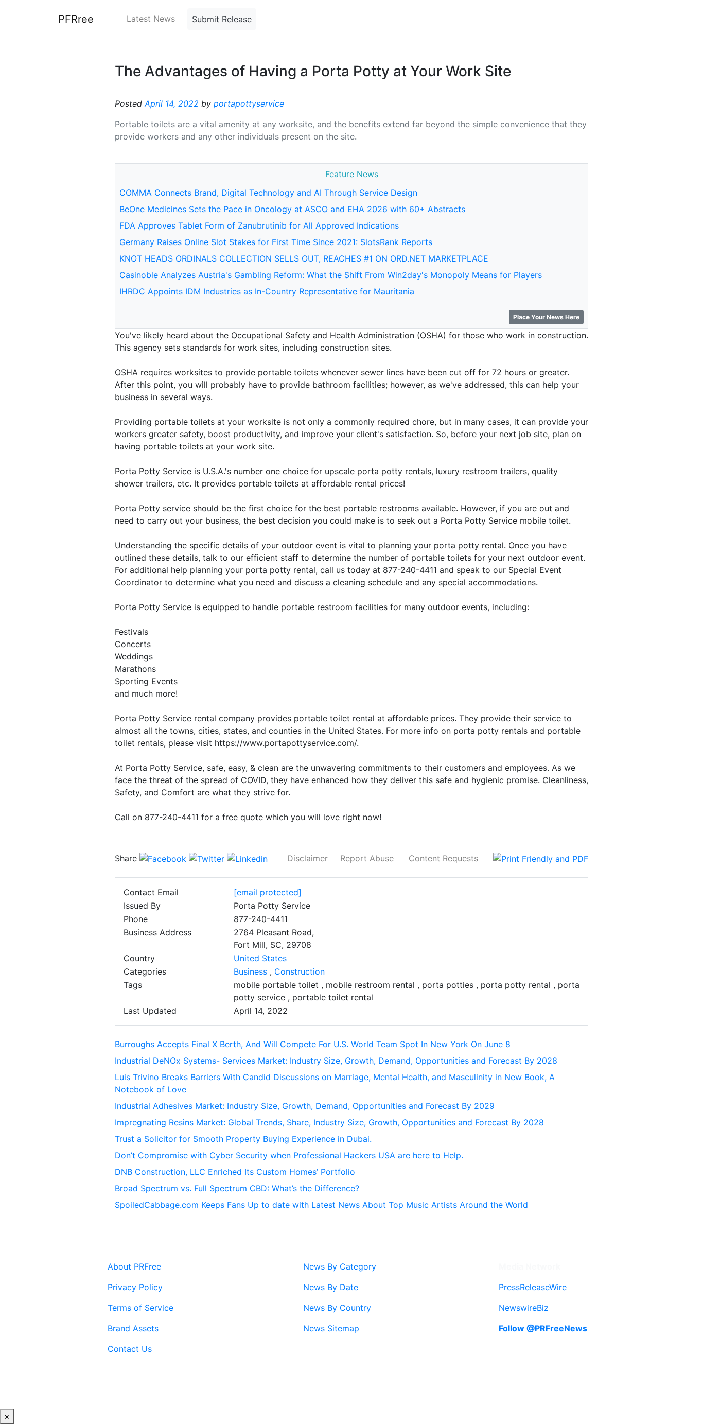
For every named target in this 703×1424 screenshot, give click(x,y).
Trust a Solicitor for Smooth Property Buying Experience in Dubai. (243, 1139)
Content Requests (443, 858)
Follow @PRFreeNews (543, 1328)
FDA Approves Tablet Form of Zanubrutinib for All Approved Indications (259, 225)
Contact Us (130, 1349)
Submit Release (222, 19)
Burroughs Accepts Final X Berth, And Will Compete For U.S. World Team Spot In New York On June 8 (313, 1044)
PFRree (76, 19)
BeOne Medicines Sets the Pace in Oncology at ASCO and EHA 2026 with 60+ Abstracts (292, 209)
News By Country (337, 1308)
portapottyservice (249, 103)
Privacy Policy (135, 1287)
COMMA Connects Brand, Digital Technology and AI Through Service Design (268, 192)
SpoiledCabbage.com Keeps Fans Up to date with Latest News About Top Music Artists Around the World (321, 1205)
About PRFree (134, 1266)
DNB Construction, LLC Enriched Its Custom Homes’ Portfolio (235, 1172)
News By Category (339, 1266)
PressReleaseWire (533, 1287)
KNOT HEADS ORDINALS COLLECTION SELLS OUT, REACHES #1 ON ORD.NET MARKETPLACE (303, 258)
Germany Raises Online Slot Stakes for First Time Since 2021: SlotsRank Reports (275, 242)
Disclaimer (307, 858)
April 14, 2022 (172, 103)
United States (260, 958)
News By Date (330, 1287)
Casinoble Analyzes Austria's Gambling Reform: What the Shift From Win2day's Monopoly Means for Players (330, 275)
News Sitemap (331, 1328)
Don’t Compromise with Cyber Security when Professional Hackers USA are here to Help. (289, 1155)
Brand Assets (133, 1328)
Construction (299, 971)
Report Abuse (367, 858)
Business (250, 971)
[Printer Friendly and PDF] (540, 858)
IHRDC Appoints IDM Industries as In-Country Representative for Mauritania (266, 291)
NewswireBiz (524, 1308)
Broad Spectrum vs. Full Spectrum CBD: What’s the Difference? (237, 1188)
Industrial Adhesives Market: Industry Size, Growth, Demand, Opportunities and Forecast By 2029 (305, 1106)
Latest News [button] (151, 18)
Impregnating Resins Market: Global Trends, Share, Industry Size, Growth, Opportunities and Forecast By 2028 (329, 1122)
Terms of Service (140, 1308)
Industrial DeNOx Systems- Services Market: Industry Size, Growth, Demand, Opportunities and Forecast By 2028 (336, 1060)
